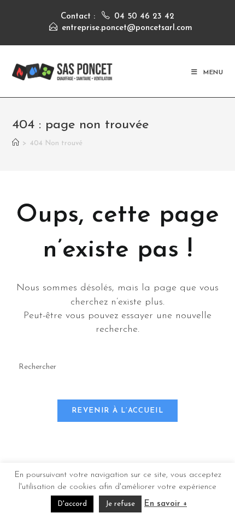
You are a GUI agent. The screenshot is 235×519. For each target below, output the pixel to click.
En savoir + (165, 504)
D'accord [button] (72, 504)
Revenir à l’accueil (117, 410)
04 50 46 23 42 (144, 17)
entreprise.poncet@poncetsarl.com (127, 28)
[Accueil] (15, 143)
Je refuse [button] (120, 504)
